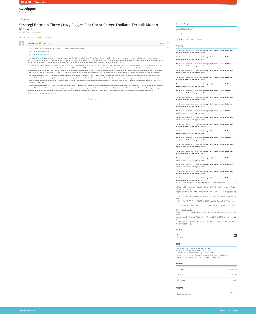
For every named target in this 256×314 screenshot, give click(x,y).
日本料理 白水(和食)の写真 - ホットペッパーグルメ (192, 210)
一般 (39, 32)
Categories (25, 19)
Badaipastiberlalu (26, 32)
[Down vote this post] (168, 47)
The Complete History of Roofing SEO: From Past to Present (192, 257)
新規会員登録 (26, 2)
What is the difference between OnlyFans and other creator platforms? (196, 255)
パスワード (179, 33)
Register (91, 99)
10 (39, 43)
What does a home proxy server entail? (187, 248)
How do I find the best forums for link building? (189, 253)
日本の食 (181, 46)
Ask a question (40, 2)
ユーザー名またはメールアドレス (185, 28)
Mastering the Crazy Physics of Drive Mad (187, 250)
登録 (201, 39)
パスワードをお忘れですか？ (191, 39)
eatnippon (27, 8)
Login (98, 99)
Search (233, 293)
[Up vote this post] (168, 42)
